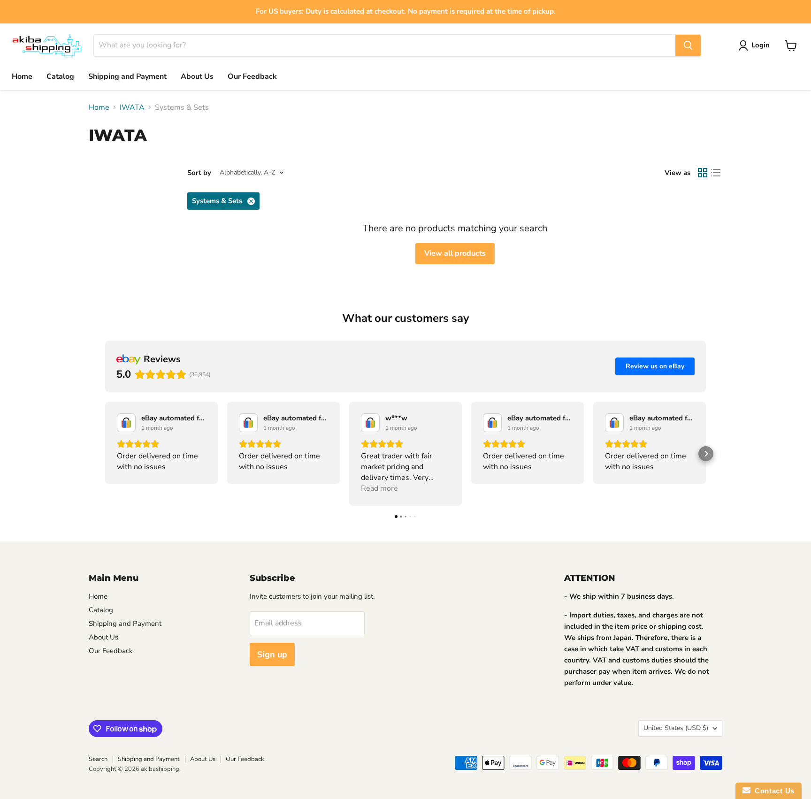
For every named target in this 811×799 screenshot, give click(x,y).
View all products (455, 253)
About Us (197, 76)
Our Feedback (252, 76)
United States (675, 727)
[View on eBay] (126, 422)
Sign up (272, 654)
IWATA (132, 107)
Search (98, 759)
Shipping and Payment (127, 76)
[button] (105, 453)
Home (22, 76)
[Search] (688, 45)
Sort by (199, 173)
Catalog (60, 76)
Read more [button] (379, 488)
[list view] (715, 172)
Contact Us (772, 791)
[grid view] (702, 172)
